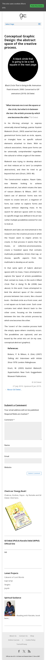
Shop (32, 636)
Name (7, 445)
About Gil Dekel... (14, 389)
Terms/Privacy (21, 644)
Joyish (6, 588)
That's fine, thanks (37, 6)
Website (7, 467)
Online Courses (13, 640)
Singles (7, 584)
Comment (9, 420)
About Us (13, 636)
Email (6, 456)
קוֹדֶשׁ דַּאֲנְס (8, 581)
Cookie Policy (30, 640)
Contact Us (23, 636)
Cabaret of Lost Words (14, 577)
